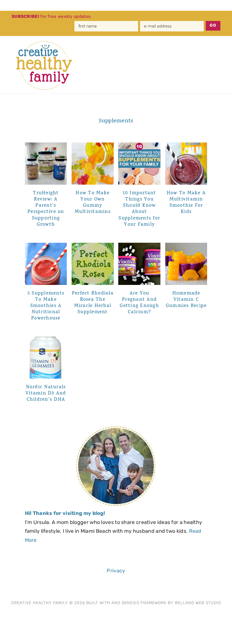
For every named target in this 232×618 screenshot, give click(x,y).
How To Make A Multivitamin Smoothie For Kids (186, 203)
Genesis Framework (144, 602)
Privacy (116, 571)
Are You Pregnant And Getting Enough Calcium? (139, 303)
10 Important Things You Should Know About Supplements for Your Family (139, 209)
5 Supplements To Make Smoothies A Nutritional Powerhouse (45, 306)
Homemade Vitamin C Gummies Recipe (186, 300)
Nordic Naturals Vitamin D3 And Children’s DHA (45, 394)
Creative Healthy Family (48, 65)
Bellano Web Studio (198, 602)
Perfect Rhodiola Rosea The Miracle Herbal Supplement (92, 303)
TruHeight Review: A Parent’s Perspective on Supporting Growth (45, 209)
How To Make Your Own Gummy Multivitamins (93, 203)
